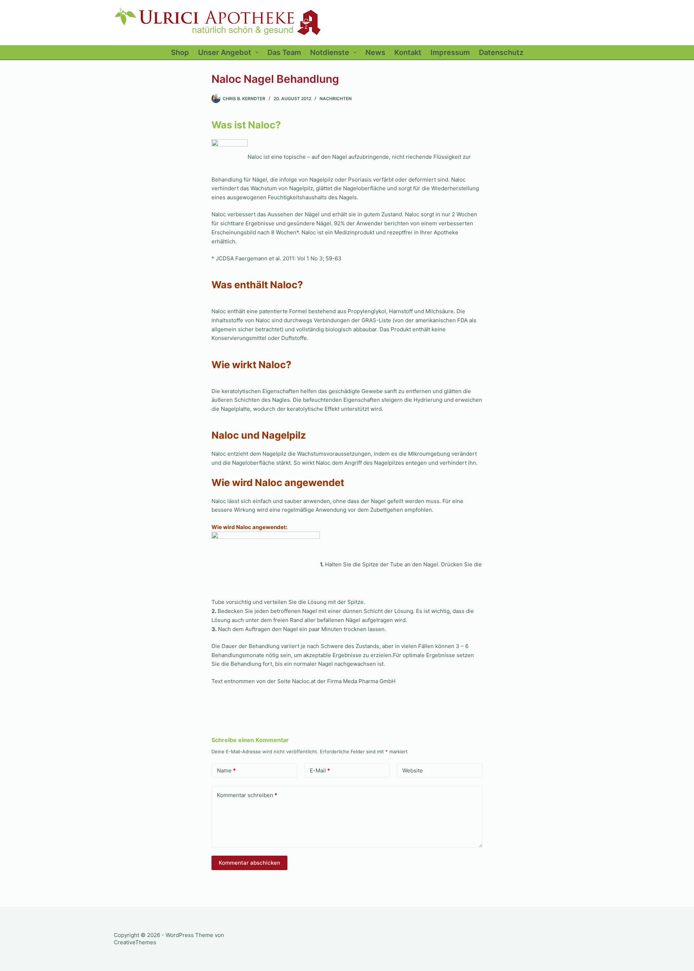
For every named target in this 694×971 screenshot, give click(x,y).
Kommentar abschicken (249, 862)
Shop (180, 52)
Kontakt (407, 52)
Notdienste (329, 52)
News (375, 52)
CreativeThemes (135, 942)
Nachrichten (336, 98)
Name (226, 770)
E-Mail (320, 770)
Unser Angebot (224, 52)
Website (412, 770)
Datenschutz (501, 52)
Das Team (284, 52)
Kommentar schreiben (247, 795)
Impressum (450, 52)
